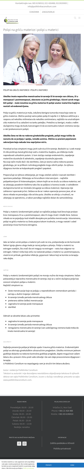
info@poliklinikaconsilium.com (42, 6)
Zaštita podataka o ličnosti (62, 443)
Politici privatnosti (28, 468)
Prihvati (49, 465)
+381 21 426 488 (65, 410)
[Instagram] (24, 444)
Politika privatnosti (62, 448)
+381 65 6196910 (65, 414)
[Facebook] (19, 444)
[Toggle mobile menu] (79, 18)
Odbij (72, 465)
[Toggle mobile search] (75, 18)
